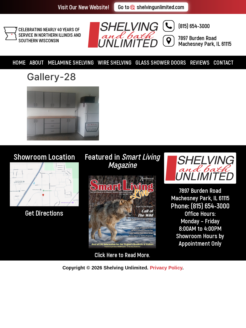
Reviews (199, 62)
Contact (224, 62)
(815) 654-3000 (194, 25)
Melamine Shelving (71, 62)
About (37, 62)
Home (18, 62)
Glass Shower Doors (160, 62)
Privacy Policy (166, 267)
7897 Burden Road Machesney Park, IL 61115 (204, 40)
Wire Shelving (114, 62)
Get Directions (44, 212)
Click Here (106, 254)
